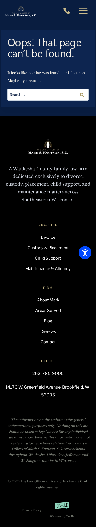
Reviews (48, 331)
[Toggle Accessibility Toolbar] (85, 253)
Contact (48, 342)
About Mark (48, 300)
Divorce (48, 237)
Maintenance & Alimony (48, 268)
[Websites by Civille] (62, 510)
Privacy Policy (31, 510)
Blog (48, 321)
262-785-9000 (68, 11)
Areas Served (48, 310)
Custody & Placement (48, 247)
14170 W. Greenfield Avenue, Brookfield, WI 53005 (48, 391)
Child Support (48, 258)
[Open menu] (83, 10)
